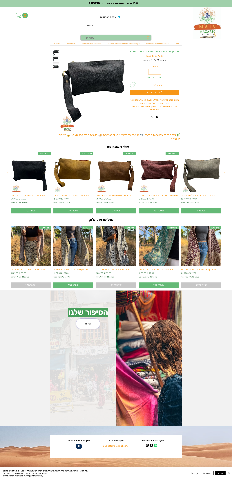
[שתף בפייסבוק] (157, 117)
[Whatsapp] (155, 445)
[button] (22, 15)
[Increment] (151, 71)
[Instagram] (147, 445)
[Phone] (79, 446)
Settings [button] (194, 473)
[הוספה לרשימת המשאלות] (133, 85)
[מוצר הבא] (7, 171)
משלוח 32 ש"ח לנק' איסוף (154, 60)
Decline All (206, 473)
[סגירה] (228, 473)
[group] (116, 183)
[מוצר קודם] (225, 171)
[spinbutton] (155, 71)
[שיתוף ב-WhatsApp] (152, 117)
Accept (220, 473)
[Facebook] (151, 445)
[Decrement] (158, 71)
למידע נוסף (154, 109)
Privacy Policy (37, 475)
